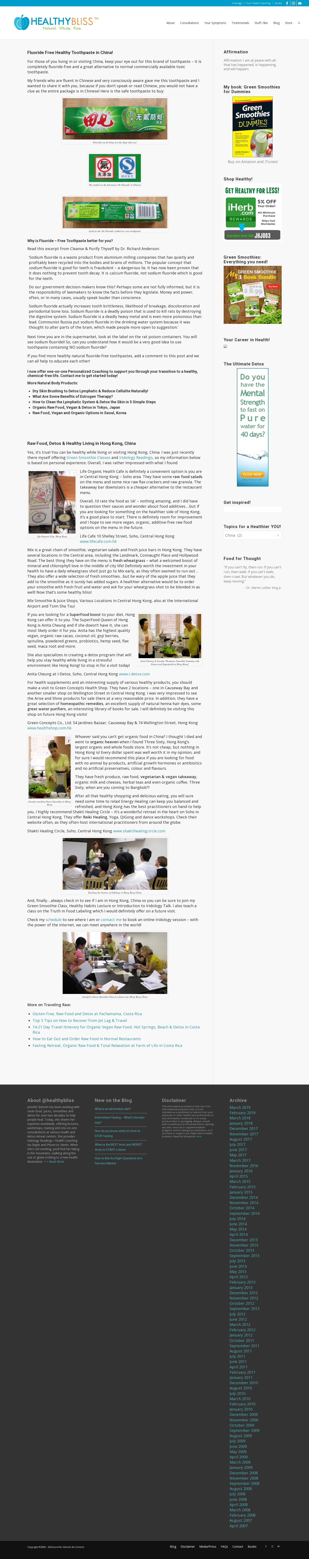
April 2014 (239, 1234)
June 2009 (238, 1446)
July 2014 (237, 1218)
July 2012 (237, 1314)
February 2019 (242, 1112)
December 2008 (244, 1472)
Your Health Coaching (258, 3)
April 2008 (239, 1504)
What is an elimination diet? (113, 1109)
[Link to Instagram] (293, 3)
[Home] (53, 23)
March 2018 (240, 1117)
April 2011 (239, 1366)
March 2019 (240, 1107)
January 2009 (241, 1467)
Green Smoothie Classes (88, 457)
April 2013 (239, 1276)
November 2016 (244, 1165)
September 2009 (244, 1430)
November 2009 (244, 1419)
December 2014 (244, 1197)
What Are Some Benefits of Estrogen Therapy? (73, 396)
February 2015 (242, 1186)
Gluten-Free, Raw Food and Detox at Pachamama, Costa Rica (87, 1013)
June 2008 (238, 1499)
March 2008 (240, 1509)
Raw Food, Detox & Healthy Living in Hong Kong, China (81, 443)
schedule (54, 919)
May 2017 (238, 1154)
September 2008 (244, 1483)
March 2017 (240, 1160)
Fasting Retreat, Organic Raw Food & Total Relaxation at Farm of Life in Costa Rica (107, 1045)
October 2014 (242, 1207)
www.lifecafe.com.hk (98, 541)
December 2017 (244, 1128)
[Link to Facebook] (287, 3)
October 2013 (242, 1250)
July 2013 (237, 1260)
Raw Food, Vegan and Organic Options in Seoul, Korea (79, 413)
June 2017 (238, 1149)
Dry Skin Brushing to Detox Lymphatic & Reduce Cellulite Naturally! (90, 391)
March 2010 (240, 1398)
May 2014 (238, 1229)
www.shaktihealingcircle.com (139, 830)
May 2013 (238, 1271)
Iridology (237, 3)
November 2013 (244, 1245)
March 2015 (240, 1181)
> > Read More (53, 1162)
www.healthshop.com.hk (49, 727)
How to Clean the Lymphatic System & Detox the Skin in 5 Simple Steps (94, 402)
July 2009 (237, 1440)
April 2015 (239, 1176)
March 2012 (240, 1324)
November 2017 (244, 1133)
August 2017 (241, 1139)
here (199, 1136)
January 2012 (241, 1335)
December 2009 (244, 1414)
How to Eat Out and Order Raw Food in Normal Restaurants (87, 1038)
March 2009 (240, 1462)
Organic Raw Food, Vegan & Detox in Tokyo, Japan (76, 407)
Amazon (248, 161)
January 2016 (241, 1170)
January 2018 (241, 1123)
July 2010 (237, 1393)
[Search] (299, 23)
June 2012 (238, 1319)
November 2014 (244, 1202)
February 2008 (242, 1515)
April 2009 (239, 1456)
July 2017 (237, 1144)
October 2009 (242, 1425)
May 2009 (238, 1451)
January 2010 (241, 1409)
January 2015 (241, 1192)
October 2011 (242, 1340)
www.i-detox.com (134, 673)
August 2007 (241, 1520)
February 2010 (242, 1403)
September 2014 (244, 1213)
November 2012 (244, 1298)
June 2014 (238, 1223)
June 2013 (238, 1266)
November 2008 (244, 1478)
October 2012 (242, 1303)
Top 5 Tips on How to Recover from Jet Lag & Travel (80, 1020)
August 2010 (241, 1387)
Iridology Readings (136, 457)
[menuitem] (237, 3)
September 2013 (244, 1255)
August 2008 (241, 1488)
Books (278, 3)
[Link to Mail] (300, 3)
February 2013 (242, 1282)
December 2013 (244, 1239)
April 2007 (239, 1525)
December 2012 (244, 1292)
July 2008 (237, 1493)
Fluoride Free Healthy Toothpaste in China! (70, 52)
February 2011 (242, 1372)
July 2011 (237, 1356)
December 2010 (244, 1382)
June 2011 (238, 1361)
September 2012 (244, 1308)
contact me (111, 919)
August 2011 (241, 1350)
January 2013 (241, 1287)
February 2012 (242, 1329)
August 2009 (241, 1435)
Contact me (70, 375)
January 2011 (241, 1377)
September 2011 (244, 1345)
